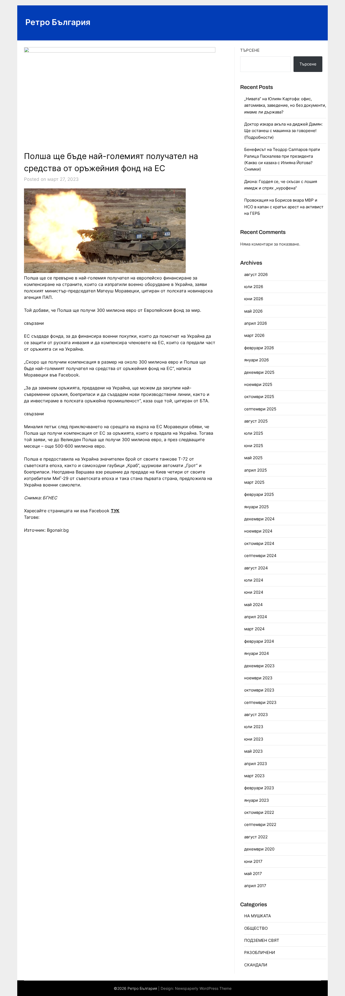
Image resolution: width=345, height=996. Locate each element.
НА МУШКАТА (257, 915)
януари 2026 (256, 359)
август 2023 (256, 714)
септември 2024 (260, 555)
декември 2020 (259, 849)
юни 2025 (253, 445)
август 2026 (256, 274)
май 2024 (253, 604)
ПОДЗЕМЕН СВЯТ (261, 940)
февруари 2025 (259, 494)
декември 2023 (259, 665)
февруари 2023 (259, 787)
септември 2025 (260, 408)
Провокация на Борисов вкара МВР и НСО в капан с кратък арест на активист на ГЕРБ (283, 207)
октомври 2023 (259, 690)
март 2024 (254, 628)
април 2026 (255, 323)
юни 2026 (253, 298)
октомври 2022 (259, 812)
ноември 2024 (258, 531)
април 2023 (255, 763)
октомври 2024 (259, 543)
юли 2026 (253, 286)
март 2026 (254, 335)
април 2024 (255, 616)
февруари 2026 (259, 347)
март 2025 (254, 482)
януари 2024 (256, 653)
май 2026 (253, 311)
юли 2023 (253, 726)
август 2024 (256, 567)
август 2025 (256, 421)
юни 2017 (253, 861)
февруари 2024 (259, 641)
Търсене (250, 50)
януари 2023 (256, 800)
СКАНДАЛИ (255, 964)
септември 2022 (260, 824)
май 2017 (253, 873)
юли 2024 (253, 580)
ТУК (115, 510)
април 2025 (255, 470)
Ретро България (57, 22)
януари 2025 (256, 506)
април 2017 (255, 885)
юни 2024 (253, 592)
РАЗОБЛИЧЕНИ (259, 952)
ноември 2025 (258, 384)
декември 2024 (259, 518)
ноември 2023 (258, 677)
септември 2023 (260, 702)
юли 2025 (253, 433)
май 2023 (253, 751)
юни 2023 (253, 739)
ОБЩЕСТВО (256, 928)
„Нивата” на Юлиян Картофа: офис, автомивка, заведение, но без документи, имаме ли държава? (285, 105)
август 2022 (256, 836)
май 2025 (253, 457)
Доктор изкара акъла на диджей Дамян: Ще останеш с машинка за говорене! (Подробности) (283, 131)
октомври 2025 (259, 396)
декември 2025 (259, 372)
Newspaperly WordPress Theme (203, 988)
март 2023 (254, 775)
